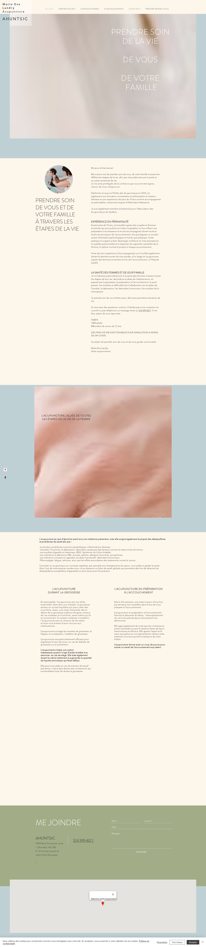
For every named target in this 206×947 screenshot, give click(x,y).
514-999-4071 (144, 310)
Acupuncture (14, 11)
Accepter (193, 942)
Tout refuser (177, 942)
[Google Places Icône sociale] (5, 469)
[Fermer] (202, 942)
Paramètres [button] (162, 942)
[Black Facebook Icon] (5, 477)
